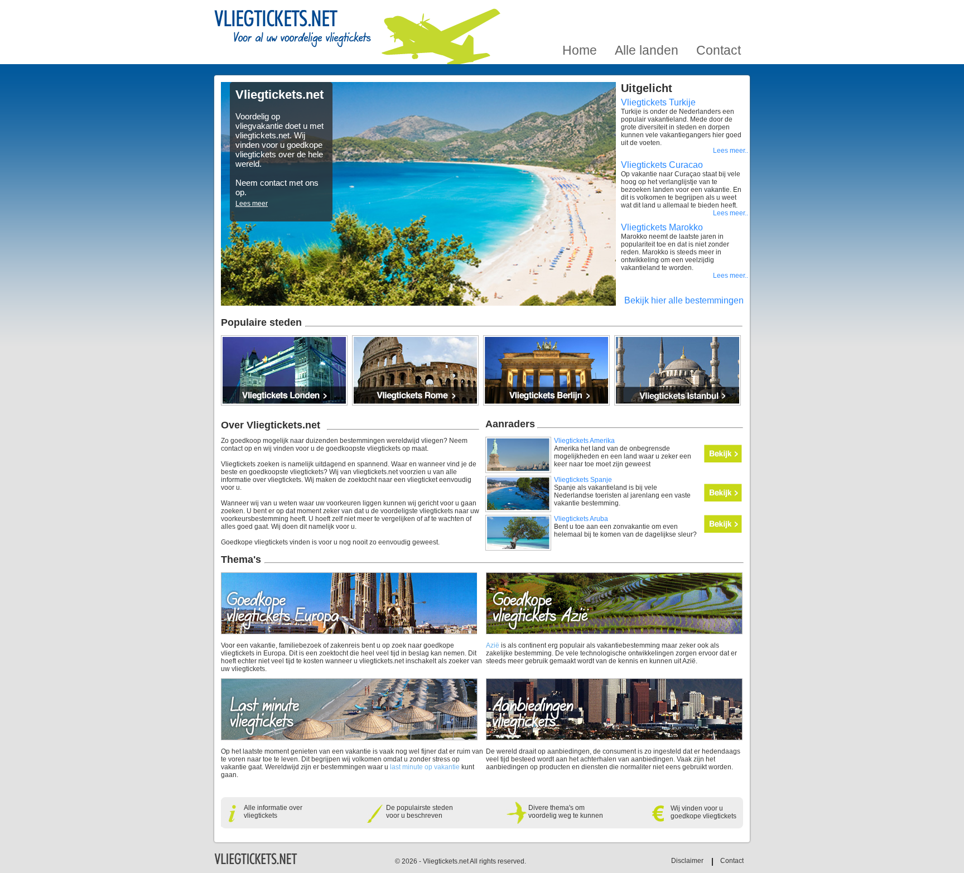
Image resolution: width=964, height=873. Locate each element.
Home (579, 13)
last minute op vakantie (425, 767)
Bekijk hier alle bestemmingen (684, 300)
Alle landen (646, 13)
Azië (492, 645)
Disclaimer (687, 861)
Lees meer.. (730, 151)
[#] (255, 863)
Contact (718, 13)
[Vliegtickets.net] (292, 29)
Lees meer (251, 204)
